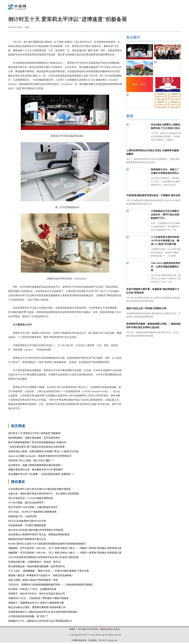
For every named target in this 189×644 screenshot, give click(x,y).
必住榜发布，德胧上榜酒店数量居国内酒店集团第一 (35, 465)
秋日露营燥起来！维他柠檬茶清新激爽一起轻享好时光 (36, 566)
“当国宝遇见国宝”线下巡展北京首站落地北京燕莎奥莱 (36, 447)
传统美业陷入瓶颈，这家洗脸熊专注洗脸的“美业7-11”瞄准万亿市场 (43, 451)
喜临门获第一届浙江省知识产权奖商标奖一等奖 (33, 580)
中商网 (75, 640)
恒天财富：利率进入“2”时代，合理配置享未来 (32, 589)
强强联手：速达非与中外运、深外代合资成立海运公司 (36, 593)
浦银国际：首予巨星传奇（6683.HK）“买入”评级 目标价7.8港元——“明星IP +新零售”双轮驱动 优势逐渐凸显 (64, 548)
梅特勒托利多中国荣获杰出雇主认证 (27, 539)
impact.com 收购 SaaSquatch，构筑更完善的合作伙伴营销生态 (39, 456)
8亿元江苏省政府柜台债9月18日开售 (27, 521)
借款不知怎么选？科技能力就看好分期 (146, 308)
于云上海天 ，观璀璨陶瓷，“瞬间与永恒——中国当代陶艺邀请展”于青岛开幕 (48, 571)
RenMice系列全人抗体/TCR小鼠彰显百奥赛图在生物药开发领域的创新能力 (47, 543)
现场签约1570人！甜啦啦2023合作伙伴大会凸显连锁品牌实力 (40, 621)
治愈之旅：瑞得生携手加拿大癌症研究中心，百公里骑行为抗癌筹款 (43, 493)
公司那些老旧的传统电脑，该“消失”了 (28, 616)
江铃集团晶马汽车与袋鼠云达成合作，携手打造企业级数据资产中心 (165, 214)
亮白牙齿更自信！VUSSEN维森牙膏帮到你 (30, 498)
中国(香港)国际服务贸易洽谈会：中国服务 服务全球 (153, 195)
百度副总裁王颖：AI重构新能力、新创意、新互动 (34, 562)
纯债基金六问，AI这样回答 (22, 516)
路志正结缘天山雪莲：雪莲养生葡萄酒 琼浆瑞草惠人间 (37, 607)
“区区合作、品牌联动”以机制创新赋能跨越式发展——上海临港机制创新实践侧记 (50, 584)
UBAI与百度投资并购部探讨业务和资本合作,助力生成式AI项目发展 (43, 557)
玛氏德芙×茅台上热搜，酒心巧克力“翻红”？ (31, 460)
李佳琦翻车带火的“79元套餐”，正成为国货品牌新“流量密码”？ (41, 474)
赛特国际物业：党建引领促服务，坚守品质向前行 (34, 438)
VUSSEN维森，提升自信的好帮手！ (27, 502)
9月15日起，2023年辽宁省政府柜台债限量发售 (32, 512)
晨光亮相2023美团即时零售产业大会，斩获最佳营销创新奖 (39, 534)
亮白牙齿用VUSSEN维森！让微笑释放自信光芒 (33, 507)
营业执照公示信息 (111, 629)
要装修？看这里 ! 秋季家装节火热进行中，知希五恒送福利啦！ (41, 575)
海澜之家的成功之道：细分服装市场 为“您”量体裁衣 (35, 469)
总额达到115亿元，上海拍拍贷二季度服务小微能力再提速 (38, 598)
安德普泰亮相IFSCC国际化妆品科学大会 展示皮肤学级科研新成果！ (43, 612)
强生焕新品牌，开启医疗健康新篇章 (27, 525)
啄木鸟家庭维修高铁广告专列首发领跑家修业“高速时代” (37, 442)
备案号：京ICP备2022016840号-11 (84, 629)
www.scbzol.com (98, 635)
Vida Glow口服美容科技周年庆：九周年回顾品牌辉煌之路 (165, 266)
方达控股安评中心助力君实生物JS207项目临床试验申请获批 (39, 489)
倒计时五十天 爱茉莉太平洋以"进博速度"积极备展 (34, 433)
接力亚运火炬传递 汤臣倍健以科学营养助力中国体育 (35, 530)
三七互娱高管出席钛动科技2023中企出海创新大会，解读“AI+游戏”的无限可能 (165, 240)
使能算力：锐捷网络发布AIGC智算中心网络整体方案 (36, 602)
